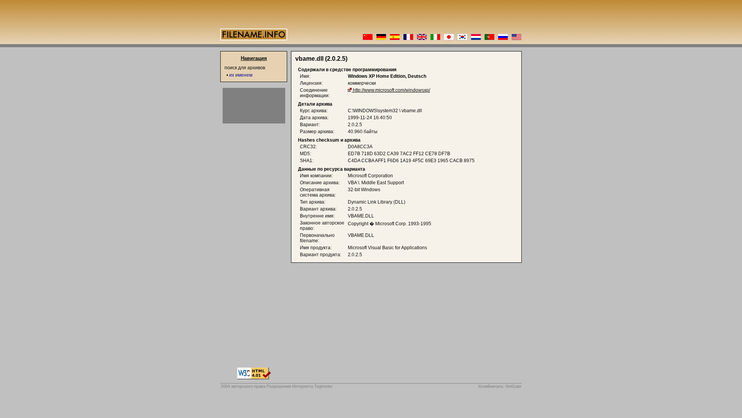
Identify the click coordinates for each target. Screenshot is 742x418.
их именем (240, 75)
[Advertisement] (254, 105)
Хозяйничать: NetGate (499, 386)
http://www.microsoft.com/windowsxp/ (391, 90)
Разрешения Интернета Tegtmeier (300, 386)
